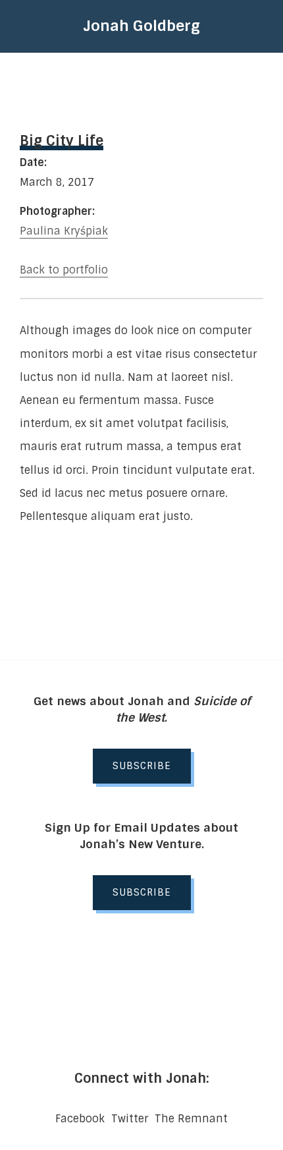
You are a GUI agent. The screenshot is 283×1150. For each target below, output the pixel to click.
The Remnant (191, 1119)
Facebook (80, 1119)
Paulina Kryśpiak (64, 231)
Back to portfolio (64, 270)
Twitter (129, 1119)
